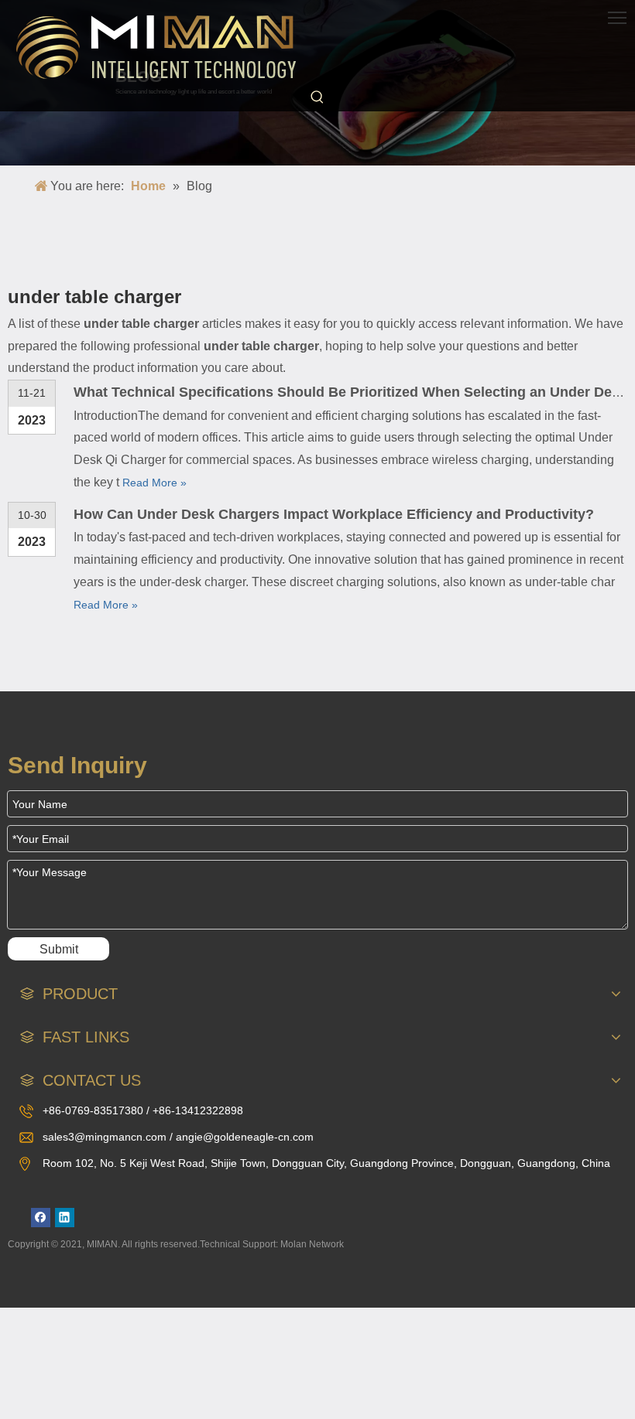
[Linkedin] (64, 1217)
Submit (58, 949)
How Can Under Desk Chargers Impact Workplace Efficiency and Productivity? (334, 514)
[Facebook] (40, 1217)
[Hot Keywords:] (317, 97)
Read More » (154, 482)
